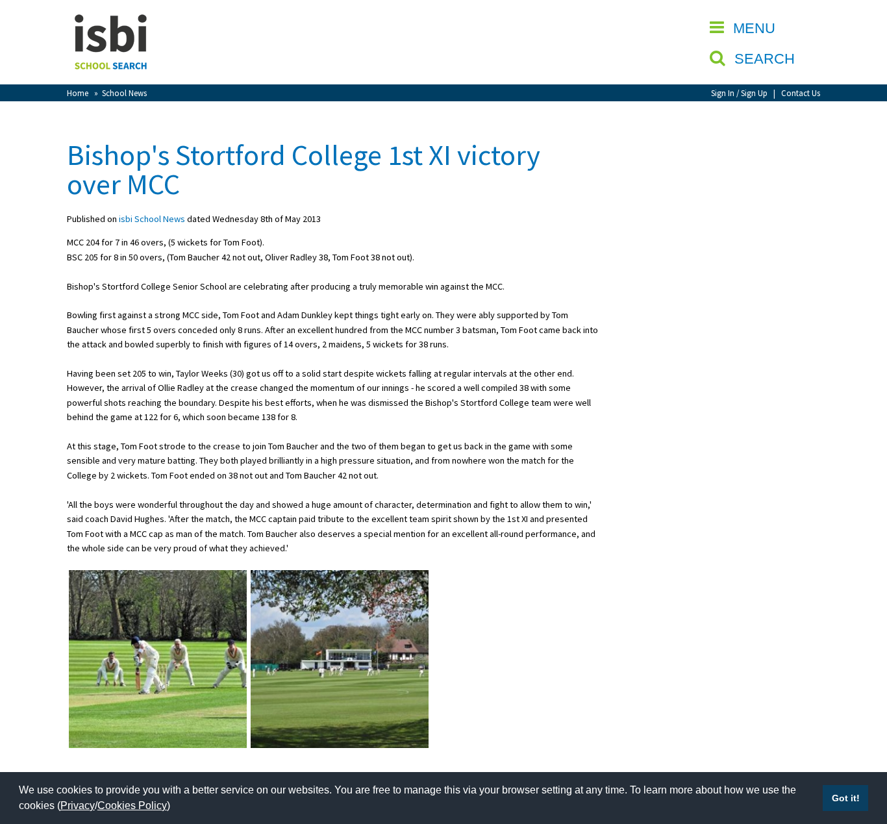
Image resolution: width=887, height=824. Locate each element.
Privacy (77, 805)
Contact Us (800, 93)
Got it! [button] (846, 798)
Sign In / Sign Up (739, 93)
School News (124, 93)
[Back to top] (858, 752)
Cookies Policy (132, 805)
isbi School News (152, 219)
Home (77, 93)
